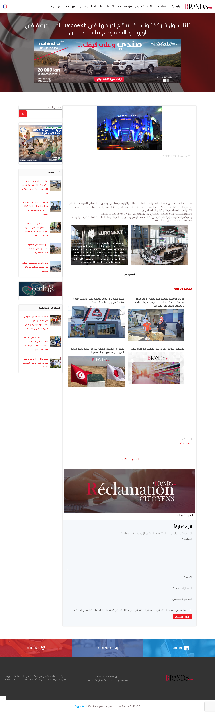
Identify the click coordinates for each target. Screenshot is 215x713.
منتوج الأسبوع (144, 6)
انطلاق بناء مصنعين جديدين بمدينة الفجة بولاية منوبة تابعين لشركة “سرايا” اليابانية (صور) (98, 351)
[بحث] (23, 113)
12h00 (164, 156)
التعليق (187, 539)
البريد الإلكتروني (182, 588)
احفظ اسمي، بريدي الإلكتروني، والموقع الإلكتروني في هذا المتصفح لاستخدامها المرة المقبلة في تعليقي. (131, 610)
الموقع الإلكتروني (182, 599)
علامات (164, 6)
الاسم (188, 577)
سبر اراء (72, 6)
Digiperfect (81, 706)
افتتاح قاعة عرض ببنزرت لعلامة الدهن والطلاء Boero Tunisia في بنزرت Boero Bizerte (99, 300)
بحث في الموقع (53, 107)
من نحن (57, 6)
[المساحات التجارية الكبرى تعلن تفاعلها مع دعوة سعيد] (156, 380)
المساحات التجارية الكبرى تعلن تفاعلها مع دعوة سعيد (157, 349)
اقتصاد (110, 6)
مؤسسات (126, 6)
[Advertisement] (129, 181)
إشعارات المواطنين (91, 6)
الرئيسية (176, 6)
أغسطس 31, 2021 (180, 156)
